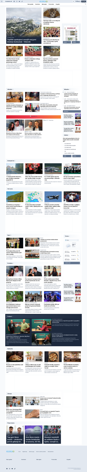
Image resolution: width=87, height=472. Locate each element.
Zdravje (8, 435)
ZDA (7, 203)
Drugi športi (46, 435)
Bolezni (41, 409)
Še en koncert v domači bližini (49, 302)
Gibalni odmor (42, 396)
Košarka (7, 249)
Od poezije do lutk (46, 38)
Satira (65, 203)
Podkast (9, 316)
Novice (27, 435)
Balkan (12, 131)
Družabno (10, 263)
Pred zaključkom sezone (29, 57)
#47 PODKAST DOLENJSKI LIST (11, 334)
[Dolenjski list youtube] (19, 1)
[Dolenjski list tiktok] (22, 1)
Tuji (25, 277)
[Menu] (1, 1)
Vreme (67, 236)
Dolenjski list (10, 160)
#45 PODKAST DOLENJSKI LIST (57, 333)
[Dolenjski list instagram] (17, 1)
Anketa (66, 135)
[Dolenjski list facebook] (14, 1)
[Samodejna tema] (73, 1)
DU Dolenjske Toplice (10, 37)
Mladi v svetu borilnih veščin (48, 57)
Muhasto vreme (28, 203)
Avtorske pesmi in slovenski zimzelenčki (13, 57)
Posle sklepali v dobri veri (44, 103)
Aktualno (9, 89)
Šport (8, 235)
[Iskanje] (85, 4)
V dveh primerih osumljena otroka (45, 92)
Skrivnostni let (46, 203)
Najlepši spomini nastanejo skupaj (31, 302)
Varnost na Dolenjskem (10, 103)
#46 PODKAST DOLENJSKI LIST (57, 319)
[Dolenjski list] (7, 1)
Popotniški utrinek (9, 302)
